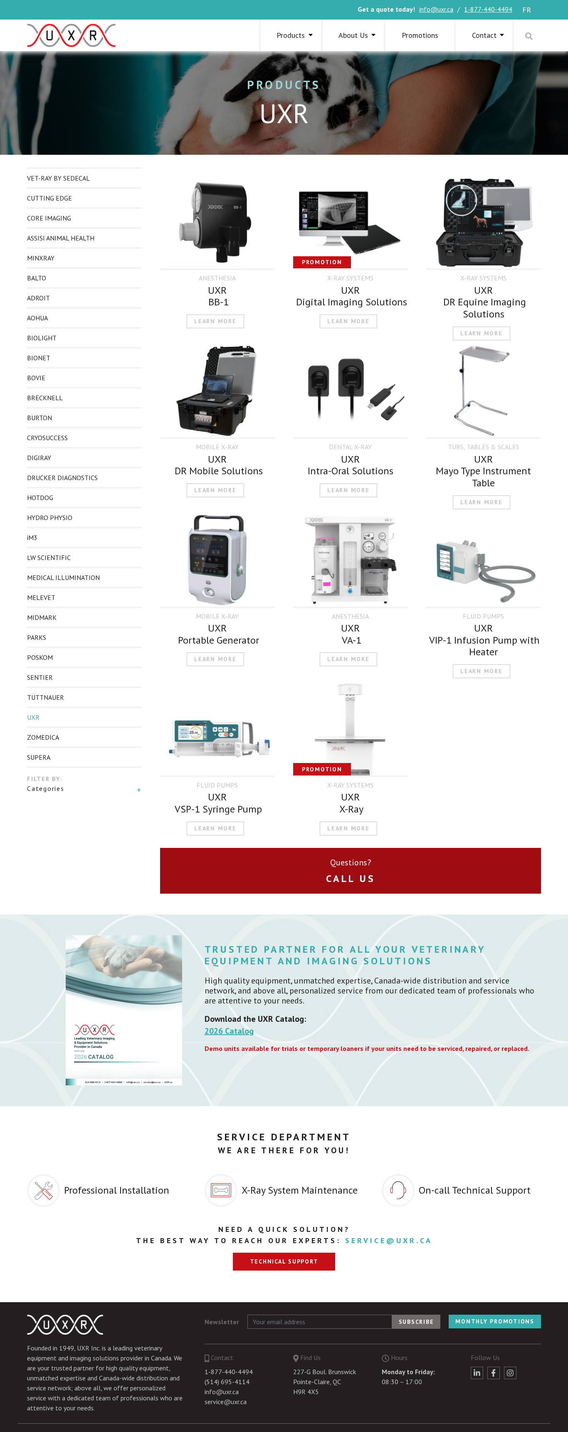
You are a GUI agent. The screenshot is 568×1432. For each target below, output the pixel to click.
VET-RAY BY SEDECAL (58, 178)
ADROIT (38, 298)
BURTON (39, 418)
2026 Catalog (229, 1031)
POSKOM (40, 657)
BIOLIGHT (42, 338)
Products (284, 84)
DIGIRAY (39, 457)
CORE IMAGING (49, 218)
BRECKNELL (45, 398)
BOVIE (36, 378)
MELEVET (41, 597)
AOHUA (37, 318)
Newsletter (222, 1322)
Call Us (350, 878)
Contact (484, 35)
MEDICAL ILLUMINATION (63, 577)
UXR (33, 717)
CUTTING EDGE (49, 198)
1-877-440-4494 (488, 9)
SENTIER (40, 677)
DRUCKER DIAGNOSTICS (62, 477)
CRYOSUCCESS (47, 438)
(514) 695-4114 (227, 1381)
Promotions (420, 35)
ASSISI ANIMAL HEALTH (60, 238)
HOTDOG (40, 497)
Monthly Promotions (494, 1321)
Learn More (215, 321)
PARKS (36, 637)
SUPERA (38, 757)
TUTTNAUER (45, 697)
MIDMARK (42, 617)
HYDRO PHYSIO (49, 517)
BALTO (36, 278)
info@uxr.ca (436, 9)
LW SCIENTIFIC (49, 557)
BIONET (38, 358)
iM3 (32, 537)
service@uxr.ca (388, 1240)
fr (526, 10)
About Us (353, 35)
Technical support (284, 1261)
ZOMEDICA (43, 737)
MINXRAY (40, 258)
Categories (45, 788)
